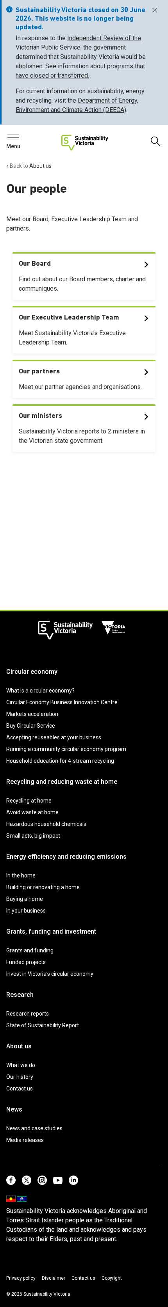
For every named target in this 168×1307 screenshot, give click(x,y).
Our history (19, 1077)
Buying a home (24, 899)
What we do (20, 1065)
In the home (21, 875)
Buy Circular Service (30, 726)
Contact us (19, 1088)
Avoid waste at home (32, 812)
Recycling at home (29, 800)
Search (19, 139)
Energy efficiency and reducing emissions (66, 856)
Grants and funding (30, 950)
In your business (26, 910)
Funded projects (26, 962)
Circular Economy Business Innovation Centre (62, 702)
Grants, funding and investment (51, 931)
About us (19, 1046)
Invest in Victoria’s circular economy (49, 974)
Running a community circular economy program (66, 749)
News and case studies (34, 1128)
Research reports (27, 1013)
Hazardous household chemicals (46, 824)
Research (20, 994)
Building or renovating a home (43, 887)
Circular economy (31, 671)
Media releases (25, 1140)
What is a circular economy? (40, 690)
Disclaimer (53, 1278)
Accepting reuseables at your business (53, 737)
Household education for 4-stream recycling (60, 761)
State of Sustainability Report (42, 1025)
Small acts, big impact (33, 836)
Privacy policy (21, 1278)
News (14, 1109)
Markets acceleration (32, 714)
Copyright (112, 1278)
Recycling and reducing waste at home (61, 781)
